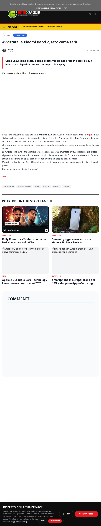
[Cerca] (90, 14)
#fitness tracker (24, 186)
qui (90, 134)
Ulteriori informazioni (48, 8)
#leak (37, 186)
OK (65, 8)
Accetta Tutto (86, 514)
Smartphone (20, 35)
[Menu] (95, 14)
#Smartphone (9, 186)
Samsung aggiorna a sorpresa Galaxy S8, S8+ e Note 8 (42, 27)
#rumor (67, 186)
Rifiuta (66, 514)
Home (7, 35)
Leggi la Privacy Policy (19, 521)
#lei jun (46, 186)
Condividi (94, 50)
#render (56, 186)
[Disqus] (50, 339)
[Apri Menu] (4, 27)
